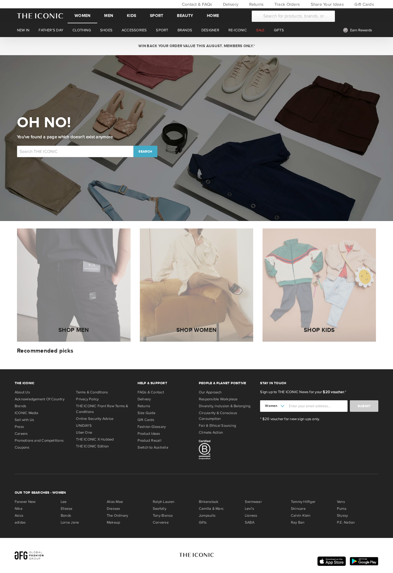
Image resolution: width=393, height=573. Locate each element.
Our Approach (210, 392)
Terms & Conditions (92, 392)
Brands (20, 406)
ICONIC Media (27, 413)
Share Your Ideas (326, 4)
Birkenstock (208, 502)
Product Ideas (149, 434)
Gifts (203, 522)
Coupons (22, 447)
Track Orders (286, 4)
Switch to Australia (153, 447)
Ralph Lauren (164, 502)
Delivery (230, 4)
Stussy (342, 516)
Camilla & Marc (211, 509)
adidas (20, 522)
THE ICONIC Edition (92, 446)
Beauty (185, 15)
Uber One (84, 432)
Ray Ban (298, 522)
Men (108, 15)
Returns (256, 4)
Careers (21, 434)
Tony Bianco (163, 516)
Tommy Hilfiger (303, 502)
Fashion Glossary (152, 427)
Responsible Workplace (218, 399)
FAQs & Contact (151, 392)
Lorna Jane (70, 522)
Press (19, 427)
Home (213, 15)
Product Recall (149, 441)
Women (82, 15)
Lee (64, 502)
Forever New (25, 502)
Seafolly (159, 509)
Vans (341, 502)
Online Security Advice (94, 419)
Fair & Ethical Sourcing (217, 426)
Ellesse (67, 509)
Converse (161, 522)
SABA (249, 522)
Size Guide (146, 413)
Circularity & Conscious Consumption (218, 416)
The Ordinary (117, 516)
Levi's (249, 509)
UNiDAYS (84, 426)
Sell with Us (24, 420)
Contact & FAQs (196, 4)
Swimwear (253, 502)
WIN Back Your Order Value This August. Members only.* (196, 46)
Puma (341, 509)
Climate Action (211, 432)
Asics (19, 516)
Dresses (113, 509)
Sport (156, 15)
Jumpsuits (207, 516)
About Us (22, 392)
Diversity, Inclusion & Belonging (224, 406)
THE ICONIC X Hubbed (95, 439)
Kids (131, 15)
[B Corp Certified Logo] (227, 450)
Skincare (298, 509)
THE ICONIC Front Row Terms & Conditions (102, 409)
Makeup (113, 522)
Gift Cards (363, 4)
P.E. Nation (346, 522)
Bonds (66, 516)
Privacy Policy (87, 399)
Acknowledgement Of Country (39, 399)
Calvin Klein (301, 516)
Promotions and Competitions (39, 441)
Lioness (251, 516)
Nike (18, 509)
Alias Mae (115, 502)
